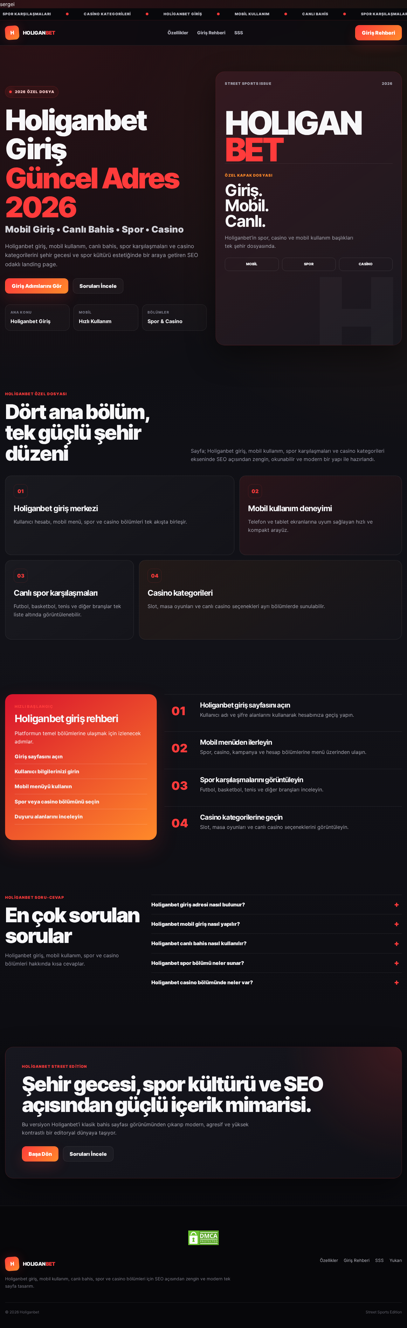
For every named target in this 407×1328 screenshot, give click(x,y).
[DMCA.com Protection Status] (203, 1238)
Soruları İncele (98, 286)
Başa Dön (40, 1154)
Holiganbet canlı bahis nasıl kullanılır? (199, 943)
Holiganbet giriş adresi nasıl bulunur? (198, 904)
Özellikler (178, 32)
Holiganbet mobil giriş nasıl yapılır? (195, 924)
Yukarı (396, 1260)
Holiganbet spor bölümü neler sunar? (197, 963)
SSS (238, 32)
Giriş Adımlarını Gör (37, 286)
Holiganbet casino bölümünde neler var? (202, 982)
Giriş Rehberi (211, 32)
